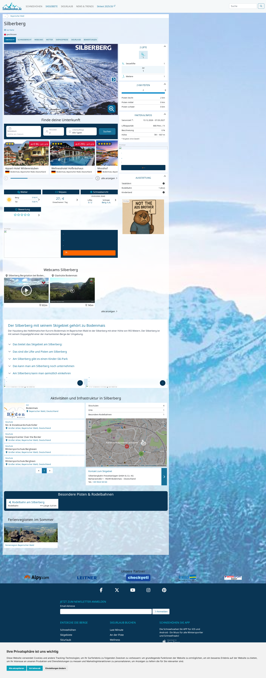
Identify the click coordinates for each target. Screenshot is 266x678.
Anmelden (162, 611)
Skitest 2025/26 (105, 6)
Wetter (49, 39)
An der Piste (117, 634)
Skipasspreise (62, 39)
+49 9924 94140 (100, 482)
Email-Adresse (67, 605)
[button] (51, 112)
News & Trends (85, 6)
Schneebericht (24, 39)
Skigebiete (52, 6)
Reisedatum (11, 131)
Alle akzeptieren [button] (16, 668)
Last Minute (116, 629)
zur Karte (10, 30)
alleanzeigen (110, 49)
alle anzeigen (108, 178)
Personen (53, 130)
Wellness (115, 639)
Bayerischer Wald (17, 16)
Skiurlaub (67, 6)
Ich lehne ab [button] (34, 668)
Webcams (38, 39)
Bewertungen (90, 39)
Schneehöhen (34, 6)
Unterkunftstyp (78, 130)
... (5, 16)
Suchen (107, 131)
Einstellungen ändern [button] (55, 668)
